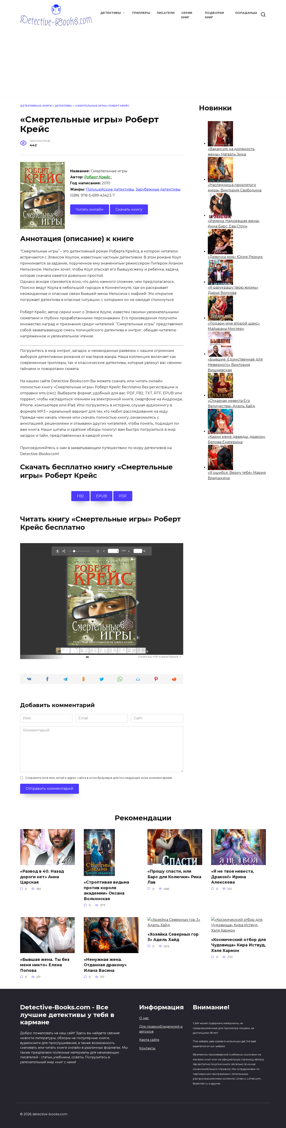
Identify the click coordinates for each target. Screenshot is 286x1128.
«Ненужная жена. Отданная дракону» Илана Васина (105, 965)
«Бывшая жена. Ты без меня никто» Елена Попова (44, 965)
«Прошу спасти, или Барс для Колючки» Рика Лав (174, 876)
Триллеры (141, 13)
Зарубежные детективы (158, 189)
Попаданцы (246, 13)
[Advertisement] (143, 59)
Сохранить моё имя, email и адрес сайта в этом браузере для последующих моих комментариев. (98, 777)
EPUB (101, 496)
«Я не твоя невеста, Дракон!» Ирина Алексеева (232, 876)
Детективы (110, 13)
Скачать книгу (129, 209)
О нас (144, 1018)
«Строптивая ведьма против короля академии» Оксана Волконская (106, 890)
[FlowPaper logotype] (80, 656)
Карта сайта (149, 1040)
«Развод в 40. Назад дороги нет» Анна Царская (42, 876)
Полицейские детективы (110, 189)
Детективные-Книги (36, 105)
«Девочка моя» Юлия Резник (235, 257)
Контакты (147, 1048)
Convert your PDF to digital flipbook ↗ (159, 656)
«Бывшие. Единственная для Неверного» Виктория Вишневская (235, 364)
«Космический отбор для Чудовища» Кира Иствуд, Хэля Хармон (238, 945)
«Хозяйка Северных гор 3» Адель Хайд (173, 937)
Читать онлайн (89, 209)
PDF (123, 496)
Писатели (166, 13)
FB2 (80, 496)
